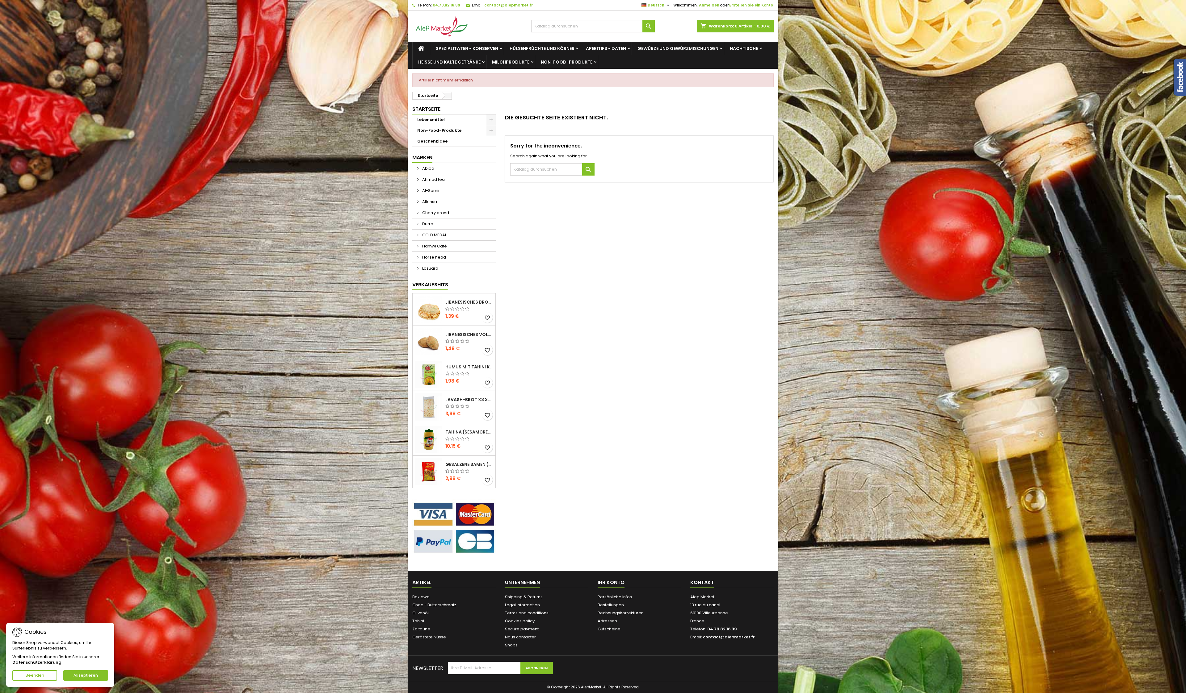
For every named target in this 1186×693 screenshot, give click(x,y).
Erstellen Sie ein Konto (751, 5)
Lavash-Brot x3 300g (469, 399)
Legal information (522, 605)
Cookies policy (520, 621)
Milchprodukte (510, 62)
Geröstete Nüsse (429, 637)
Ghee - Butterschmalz (434, 605)
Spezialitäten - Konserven (467, 48)
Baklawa (421, 597)
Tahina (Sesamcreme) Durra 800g (469, 431)
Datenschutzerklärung (36, 662)
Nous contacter (520, 637)
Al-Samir (430, 190)
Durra (427, 224)
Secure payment (522, 629)
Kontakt (702, 582)
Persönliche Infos (615, 597)
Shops (511, 645)
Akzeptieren (86, 675)
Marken (422, 157)
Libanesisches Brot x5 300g (469, 302)
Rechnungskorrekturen (621, 613)
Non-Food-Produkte (566, 62)
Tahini (418, 621)
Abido (427, 168)
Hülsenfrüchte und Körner (542, 48)
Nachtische (744, 48)
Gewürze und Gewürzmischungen (677, 48)
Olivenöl (420, 613)
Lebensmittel (431, 119)
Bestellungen (611, 605)
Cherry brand (435, 213)
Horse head (433, 257)
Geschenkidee (432, 141)
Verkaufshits (430, 284)
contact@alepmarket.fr (508, 5)
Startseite (426, 109)
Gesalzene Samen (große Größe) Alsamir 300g (469, 464)
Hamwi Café (434, 246)
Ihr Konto (611, 582)
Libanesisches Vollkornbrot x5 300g (469, 334)
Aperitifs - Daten (606, 48)
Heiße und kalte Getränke (449, 62)
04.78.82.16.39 (446, 5)
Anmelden (709, 5)
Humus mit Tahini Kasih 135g (469, 366)
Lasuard (429, 268)
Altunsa (429, 202)
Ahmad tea (433, 179)
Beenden (35, 675)
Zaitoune (421, 629)
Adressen (607, 621)
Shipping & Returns (524, 597)
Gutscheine (609, 629)
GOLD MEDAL (434, 235)
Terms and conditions (527, 613)
